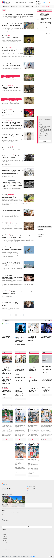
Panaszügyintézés (6, 547)
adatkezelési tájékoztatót (21, 523)
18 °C (32, 2)
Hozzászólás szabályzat (7, 542)
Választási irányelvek (6, 549)
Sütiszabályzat (32, 556)
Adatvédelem (5, 540)
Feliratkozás (45, 141)
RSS (3, 544)
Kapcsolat (4, 534)
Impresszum (5, 536)
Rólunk (4, 532)
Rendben (51, 556)
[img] (6, 2)
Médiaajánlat (5, 538)
